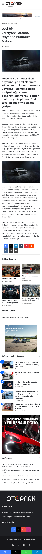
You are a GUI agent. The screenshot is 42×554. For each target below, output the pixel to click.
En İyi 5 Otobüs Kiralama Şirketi (27, 372)
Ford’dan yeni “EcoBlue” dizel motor (13, 483)
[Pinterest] (26, 246)
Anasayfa (6, 23)
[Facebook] (6, 246)
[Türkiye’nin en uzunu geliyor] (31, 269)
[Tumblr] (21, 246)
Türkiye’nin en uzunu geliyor (30, 277)
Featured (14, 23)
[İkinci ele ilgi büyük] (11, 270)
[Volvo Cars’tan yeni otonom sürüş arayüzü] (11, 292)
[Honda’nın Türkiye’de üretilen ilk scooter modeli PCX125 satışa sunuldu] (7, 407)
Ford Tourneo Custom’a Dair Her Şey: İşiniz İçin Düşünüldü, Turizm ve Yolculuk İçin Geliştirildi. (26, 395)
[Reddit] (31, 246)
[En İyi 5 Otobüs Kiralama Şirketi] (7, 375)
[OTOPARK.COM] (14, 4)
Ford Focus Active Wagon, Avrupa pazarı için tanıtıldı (19, 470)
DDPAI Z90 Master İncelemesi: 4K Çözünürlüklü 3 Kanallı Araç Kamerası (27, 364)
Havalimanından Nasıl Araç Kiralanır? (14, 479)
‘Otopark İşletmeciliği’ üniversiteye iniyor (30, 300)
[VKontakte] (6, 250)
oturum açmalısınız (23, 317)
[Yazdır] (16, 250)
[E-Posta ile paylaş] (11, 250)
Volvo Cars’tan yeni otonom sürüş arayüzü (10, 302)
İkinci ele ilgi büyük (9, 279)
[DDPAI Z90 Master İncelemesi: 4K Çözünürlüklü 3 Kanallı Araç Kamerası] (7, 365)
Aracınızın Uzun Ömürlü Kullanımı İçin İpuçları (16, 476)
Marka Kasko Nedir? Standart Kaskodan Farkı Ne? (26, 383)
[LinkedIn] (16, 246)
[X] (11, 246)
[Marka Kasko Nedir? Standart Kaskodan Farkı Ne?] (7, 385)
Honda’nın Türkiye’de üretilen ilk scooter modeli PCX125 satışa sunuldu (27, 406)
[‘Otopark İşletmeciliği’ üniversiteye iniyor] (31, 291)
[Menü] (3, 5)
